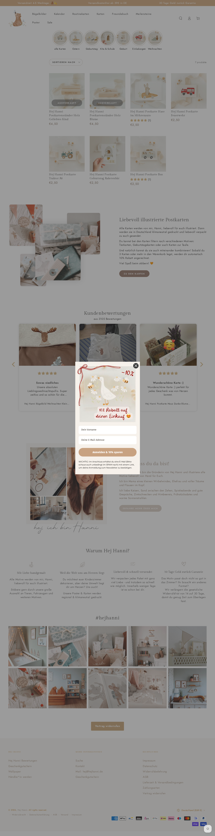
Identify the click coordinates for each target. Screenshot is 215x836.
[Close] (136, 366)
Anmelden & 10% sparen (108, 452)
